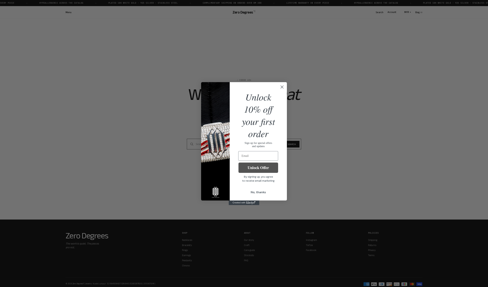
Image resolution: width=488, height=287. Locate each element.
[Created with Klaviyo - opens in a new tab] (244, 202)
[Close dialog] (282, 87)
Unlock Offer (258, 167)
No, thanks (258, 192)
